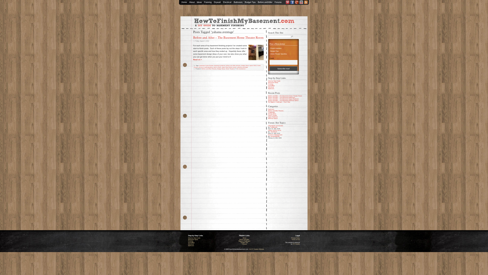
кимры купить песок (274, 130)
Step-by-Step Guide (274, 81)
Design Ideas (221, 69)
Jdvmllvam (273, 132)
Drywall (217, 2)
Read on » (197, 60)
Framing (208, 2)
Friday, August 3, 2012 (202, 41)
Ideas (199, 2)
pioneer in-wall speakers (206, 67)
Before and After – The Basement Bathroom (281, 97)
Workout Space (273, 118)
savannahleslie (275, 136)
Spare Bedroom (273, 117)
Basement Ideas (273, 82)
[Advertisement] (244, 10)
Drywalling (271, 85)
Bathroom (238, 2)
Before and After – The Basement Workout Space (283, 100)
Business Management (275, 135)
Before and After (265, 2)
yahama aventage (242, 67)
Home (184, 2)
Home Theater (230, 69)
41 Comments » (241, 69)
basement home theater (206, 65)
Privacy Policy (295, 238)
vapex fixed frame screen (229, 67)
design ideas (245, 65)
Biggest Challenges (244, 241)
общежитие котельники (275, 125)
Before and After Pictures (209, 69)
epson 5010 (253, 65)
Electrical (227, 2)
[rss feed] (306, 3)
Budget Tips (250, 2)
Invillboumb (273, 127)
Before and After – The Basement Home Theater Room (228, 37)
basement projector (219, 65)
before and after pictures (233, 65)
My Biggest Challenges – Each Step (279, 102)
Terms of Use (296, 239)
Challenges (271, 112)
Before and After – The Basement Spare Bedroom (283, 99)
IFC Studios (296, 244)
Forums (278, 2)
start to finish (217, 67)
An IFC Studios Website (256, 249)
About (192, 2)
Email (272, 58)
